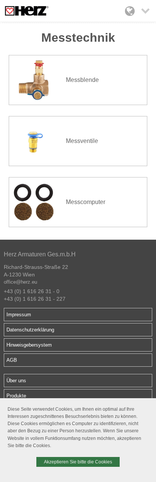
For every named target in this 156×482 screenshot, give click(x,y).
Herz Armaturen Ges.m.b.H (40, 254)
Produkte (16, 396)
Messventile (82, 141)
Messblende (82, 80)
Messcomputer (85, 202)
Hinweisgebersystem (29, 345)
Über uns (16, 380)
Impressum (18, 314)
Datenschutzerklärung (30, 330)
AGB (11, 360)
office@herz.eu (20, 282)
